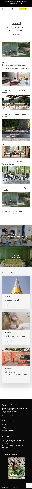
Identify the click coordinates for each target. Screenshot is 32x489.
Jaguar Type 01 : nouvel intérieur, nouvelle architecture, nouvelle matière (13, 441)
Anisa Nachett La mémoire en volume (8, 448)
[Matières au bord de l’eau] (16, 328)
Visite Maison (5, 426)
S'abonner (23, 8)
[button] (29, 8)
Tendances (16, 23)
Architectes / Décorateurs (8, 430)
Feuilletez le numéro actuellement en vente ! (16, 1)
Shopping (4, 427)
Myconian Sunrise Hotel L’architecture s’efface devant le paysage (12, 444)
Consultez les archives (16, 3)
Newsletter (16, 5)
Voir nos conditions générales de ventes (11, 415)
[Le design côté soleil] (16, 292)
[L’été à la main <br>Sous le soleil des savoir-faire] (16, 365)
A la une (4, 424)
